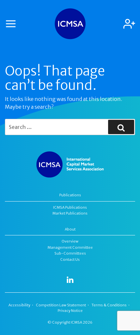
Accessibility (19, 305)
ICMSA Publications (70, 207)
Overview (70, 241)
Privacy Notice (70, 310)
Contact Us (70, 259)
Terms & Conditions (109, 305)
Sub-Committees (70, 253)
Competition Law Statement (61, 305)
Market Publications (70, 213)
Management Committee (70, 247)
